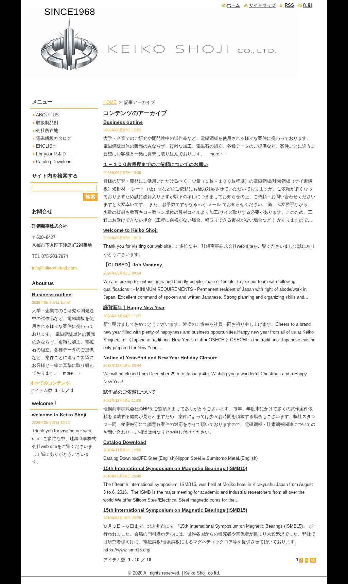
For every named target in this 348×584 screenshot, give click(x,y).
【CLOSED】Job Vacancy (132, 264)
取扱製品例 (47, 122)
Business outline (123, 122)
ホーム (233, 5)
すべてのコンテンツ (50, 382)
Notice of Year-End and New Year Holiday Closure (160, 357)
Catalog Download (124, 442)
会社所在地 (47, 130)
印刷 (307, 5)
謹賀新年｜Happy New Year (133, 307)
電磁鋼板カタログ (53, 138)
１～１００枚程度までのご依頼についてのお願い (155, 164)
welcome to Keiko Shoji (130, 230)
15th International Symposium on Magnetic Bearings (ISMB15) (175, 468)
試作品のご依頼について (129, 392)
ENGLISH (45, 146)
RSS (289, 5)
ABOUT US (47, 114)
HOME (110, 102)
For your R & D (51, 153)
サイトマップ (262, 5)
